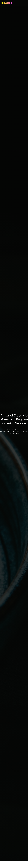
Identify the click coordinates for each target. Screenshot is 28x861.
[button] (26, 3)
